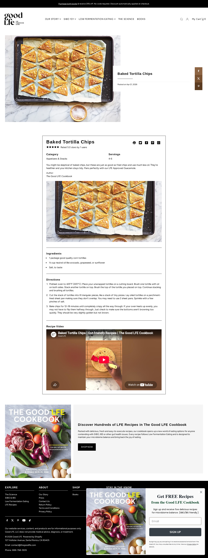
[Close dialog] (201, 492)
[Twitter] (12, 520)
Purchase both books (67, 4)
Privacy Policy (45, 511)
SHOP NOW (87, 447)
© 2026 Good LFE (13, 536)
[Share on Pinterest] (198, 86)
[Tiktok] (30, 520)
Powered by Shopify (32, 536)
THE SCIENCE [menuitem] (126, 19)
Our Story (43, 494)
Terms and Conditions (49, 508)
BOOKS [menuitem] (141, 19)
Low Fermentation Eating (17, 501)
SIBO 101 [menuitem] (69, 19)
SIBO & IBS (10, 498)
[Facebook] (7, 520)
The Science (11, 494)
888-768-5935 (19, 550)
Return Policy (45, 504)
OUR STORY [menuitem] (52, 19)
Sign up (175, 532)
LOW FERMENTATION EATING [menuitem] (96, 19)
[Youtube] (23, 520)
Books (75, 494)
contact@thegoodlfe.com (23, 545)
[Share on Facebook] (198, 71)
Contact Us (44, 501)
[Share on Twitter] (198, 78)
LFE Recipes (11, 504)
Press (41, 498)
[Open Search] (181, 19)
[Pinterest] (18, 520)
